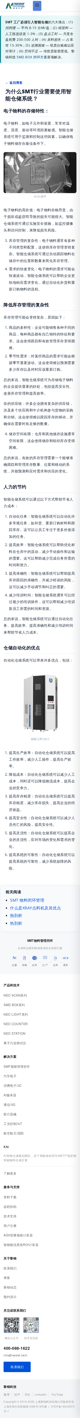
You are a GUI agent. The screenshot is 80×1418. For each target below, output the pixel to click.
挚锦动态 (10, 1287)
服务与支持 (12, 1187)
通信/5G (10, 1104)
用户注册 (10, 1225)
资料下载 (10, 1197)
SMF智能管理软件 (17, 1066)
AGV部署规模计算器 (18, 1235)
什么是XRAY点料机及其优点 (35, 908)
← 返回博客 (13, 82)
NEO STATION (15, 1033)
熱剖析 (16, 915)
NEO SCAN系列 (15, 995)
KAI (6, 1147)
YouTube (57, 1394)
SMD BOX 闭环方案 (32, 57)
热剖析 (16, 923)
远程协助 (10, 1206)
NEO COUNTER (16, 1024)
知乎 (17, 1394)
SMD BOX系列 (14, 1005)
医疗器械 (10, 1114)
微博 (7, 1394)
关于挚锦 (10, 1258)
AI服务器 (10, 1095)
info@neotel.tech (15, 1355)
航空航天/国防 (14, 1133)
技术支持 (10, 1216)
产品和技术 (12, 985)
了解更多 (10, 1173)
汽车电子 (10, 1076)
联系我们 (10, 1268)
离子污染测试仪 (15, 1043)
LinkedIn (40, 1394)
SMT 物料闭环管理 (27, 900)
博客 (7, 1277)
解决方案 (10, 1056)
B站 (27, 1394)
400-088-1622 (17, 1348)
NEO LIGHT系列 (16, 1014)
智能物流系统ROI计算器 (21, 1244)
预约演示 (10, 1297)
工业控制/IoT (13, 1123)
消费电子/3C (13, 1085)
